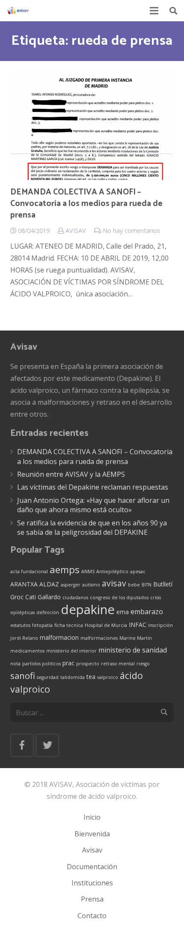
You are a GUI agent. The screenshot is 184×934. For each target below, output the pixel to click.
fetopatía (42, 625)
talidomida (72, 677)
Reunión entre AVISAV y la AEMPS (71, 474)
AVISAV (75, 230)
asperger (70, 585)
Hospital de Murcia (106, 625)
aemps (65, 569)
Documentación (92, 866)
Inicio (92, 817)
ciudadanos (75, 597)
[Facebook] (22, 745)
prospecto (87, 664)
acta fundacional (29, 571)
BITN (146, 585)
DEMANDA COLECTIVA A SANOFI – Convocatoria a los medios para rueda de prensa (86, 204)
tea (90, 677)
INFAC (137, 625)
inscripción (160, 625)
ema (122, 612)
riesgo (143, 664)
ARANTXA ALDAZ (34, 584)
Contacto (92, 915)
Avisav (92, 850)
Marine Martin (135, 638)
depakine (88, 609)
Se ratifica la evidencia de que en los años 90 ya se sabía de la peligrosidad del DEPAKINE (92, 527)
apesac (137, 571)
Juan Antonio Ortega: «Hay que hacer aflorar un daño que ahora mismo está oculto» (93, 505)
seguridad (48, 677)
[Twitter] (47, 745)
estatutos (20, 625)
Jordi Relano (24, 638)
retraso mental (118, 664)
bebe (134, 585)
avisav (114, 583)
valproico (107, 677)
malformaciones (99, 638)
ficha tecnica (68, 625)
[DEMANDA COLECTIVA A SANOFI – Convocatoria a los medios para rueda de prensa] (92, 125)
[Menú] (154, 10)
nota (15, 664)
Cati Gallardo (43, 597)
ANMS (88, 571)
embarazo (147, 611)
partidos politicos (41, 664)
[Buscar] (173, 10)
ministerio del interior (71, 651)
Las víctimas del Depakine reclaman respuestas (92, 487)
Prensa (92, 899)
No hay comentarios (131, 230)
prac (68, 663)
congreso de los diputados (119, 597)
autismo (91, 585)
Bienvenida (92, 833)
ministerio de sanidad (132, 650)
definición (47, 612)
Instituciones (92, 883)
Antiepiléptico (112, 571)
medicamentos (27, 651)
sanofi (22, 676)
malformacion (59, 637)
